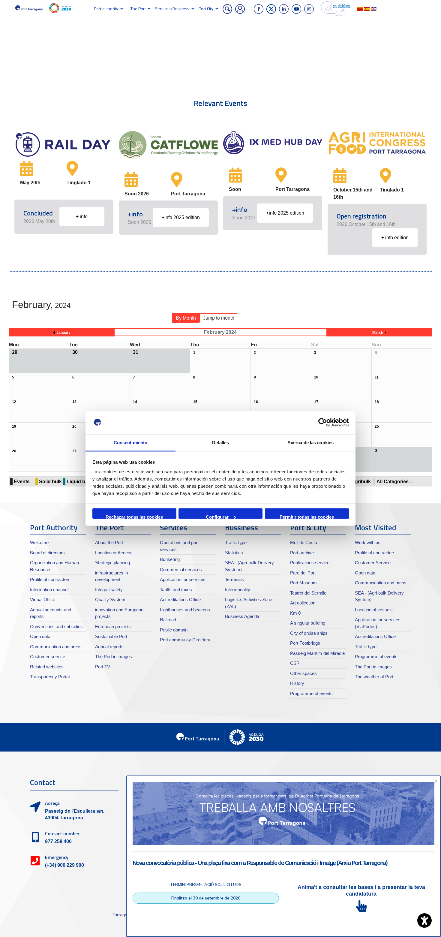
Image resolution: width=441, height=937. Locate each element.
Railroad (168, 619)
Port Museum (303, 582)
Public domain (174, 629)
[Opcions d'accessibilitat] (424, 920)
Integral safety (109, 589)
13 (74, 402)
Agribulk (361, 481)
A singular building (307, 622)
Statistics (234, 552)
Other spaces (303, 673)
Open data (40, 636)
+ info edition (395, 237)
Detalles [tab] (220, 442)
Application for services (183, 579)
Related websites (47, 666)
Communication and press (56, 646)
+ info (82, 216)
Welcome (39, 542)
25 (377, 426)
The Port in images (113, 656)
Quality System (110, 599)
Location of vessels (374, 609)
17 (316, 402)
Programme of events (311, 693)
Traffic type (236, 542)
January (63, 332)
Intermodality (237, 589)
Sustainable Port (111, 636)
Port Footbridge (305, 643)
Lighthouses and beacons (185, 609)
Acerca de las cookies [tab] (310, 442)
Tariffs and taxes (176, 589)
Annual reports (109, 646)
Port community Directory (185, 639)
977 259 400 (58, 841)
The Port (138, 8)
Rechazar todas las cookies (134, 516)
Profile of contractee (49, 579)
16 (256, 402)
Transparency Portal (50, 676)
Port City (206, 8)
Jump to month (218, 318)
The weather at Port (374, 676)
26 (14, 451)
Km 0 (295, 613)
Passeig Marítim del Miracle (317, 653)
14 (135, 402)
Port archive (302, 552)
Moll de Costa (303, 542)
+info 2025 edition (181, 217)
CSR (295, 663)
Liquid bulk (79, 481)
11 (377, 377)
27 (74, 451)
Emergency (56, 857)
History (297, 683)
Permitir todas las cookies (307, 516)
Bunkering (170, 559)
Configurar (217, 516)
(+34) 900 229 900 (64, 865)
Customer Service (373, 562)
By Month (186, 318)
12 (14, 402)
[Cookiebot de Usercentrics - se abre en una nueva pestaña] (322, 422)
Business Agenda (242, 616)
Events (22, 481)
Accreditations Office (180, 599)
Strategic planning (112, 562)
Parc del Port (303, 572)
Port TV (102, 666)
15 (195, 402)
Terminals (234, 579)
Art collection (302, 602)
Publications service (309, 562)
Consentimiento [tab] (130, 442)
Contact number (62, 833)
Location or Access (114, 552)
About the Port (109, 542)
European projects (113, 626)
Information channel (49, 589)
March (377, 332)
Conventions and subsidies (56, 626)
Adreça (52, 803)
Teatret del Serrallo (308, 592)
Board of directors (47, 552)
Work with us (367, 542)
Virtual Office (42, 599)
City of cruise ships (309, 633)
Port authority (106, 8)
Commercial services (181, 569)
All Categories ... (394, 481)
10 (316, 377)
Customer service (47, 656)
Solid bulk (50, 481)
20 (74, 426)
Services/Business (172, 8)
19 (14, 426)
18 (377, 402)
